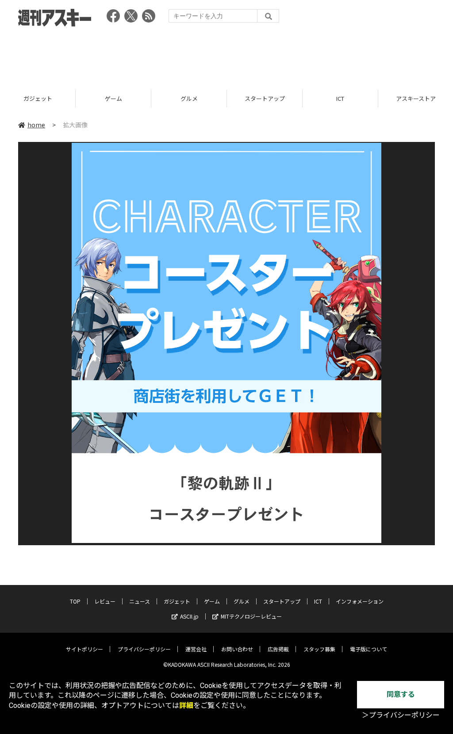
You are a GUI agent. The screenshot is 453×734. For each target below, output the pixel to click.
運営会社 (196, 649)
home (36, 124)
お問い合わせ (237, 649)
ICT (340, 98)
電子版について (368, 649)
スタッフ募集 (319, 649)
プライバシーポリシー (144, 649)
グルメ (189, 98)
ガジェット (37, 98)
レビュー (104, 601)
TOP (75, 601)
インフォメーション (360, 601)
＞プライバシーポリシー (401, 715)
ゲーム (113, 98)
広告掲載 (278, 649)
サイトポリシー (84, 649)
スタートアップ (265, 98)
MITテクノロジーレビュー (251, 616)
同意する (401, 694)
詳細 (186, 705)
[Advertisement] (226, 55)
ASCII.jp (189, 616)
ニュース (139, 601)
